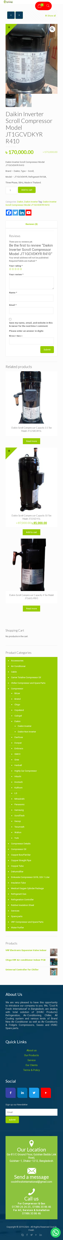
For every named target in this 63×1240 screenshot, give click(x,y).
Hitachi (17, 776)
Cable (14, 672)
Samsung (19, 810)
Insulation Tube (18, 882)
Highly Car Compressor (25, 771)
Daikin (20, 201)
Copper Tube (17, 866)
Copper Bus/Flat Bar (21, 855)
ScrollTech (19, 815)
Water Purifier (17, 927)
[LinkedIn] (40, 1234)
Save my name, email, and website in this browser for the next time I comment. (31, 324)
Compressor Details (20, 843)
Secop (17, 821)
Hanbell (18, 765)
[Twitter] (15, 213)
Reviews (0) (32, 224)
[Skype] (22, 1234)
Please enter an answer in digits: (26, 331)
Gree (16, 759)
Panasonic (19, 804)
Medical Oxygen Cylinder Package (27, 888)
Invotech (18, 782)
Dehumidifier (17, 871)
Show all (52, 15)
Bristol (17, 699)
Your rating (16, 266)
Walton (17, 832)
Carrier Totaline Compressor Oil (26, 677)
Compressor (17, 688)
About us (32, 1050)
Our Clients (32, 1065)
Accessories (17, 660)
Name (13, 292)
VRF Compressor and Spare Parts (27, 922)
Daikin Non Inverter (27, 731)
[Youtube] (28, 213)
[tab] (31, 224)
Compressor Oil (18, 849)
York (16, 838)
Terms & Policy (31, 1070)
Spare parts (16, 916)
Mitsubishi (19, 799)
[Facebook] (9, 213)
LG (15, 793)
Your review (16, 274)
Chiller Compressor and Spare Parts (28, 683)
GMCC (17, 754)
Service (32, 1060)
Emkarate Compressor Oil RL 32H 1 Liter (30, 877)
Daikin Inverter (31, 201)
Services (15, 910)
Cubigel (18, 715)
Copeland (19, 710)
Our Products (31, 1055)
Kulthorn (18, 787)
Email (12, 305)
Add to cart (26, 190)
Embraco (18, 748)
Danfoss (18, 737)
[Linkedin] (22, 213)
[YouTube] (36, 1234)
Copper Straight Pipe (21, 860)
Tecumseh (19, 827)
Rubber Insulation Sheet (22, 905)
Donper (18, 743)
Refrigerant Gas (18, 894)
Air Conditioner (18, 666)
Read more (31, 441)
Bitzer (17, 693)
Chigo (17, 704)
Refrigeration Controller (22, 899)
